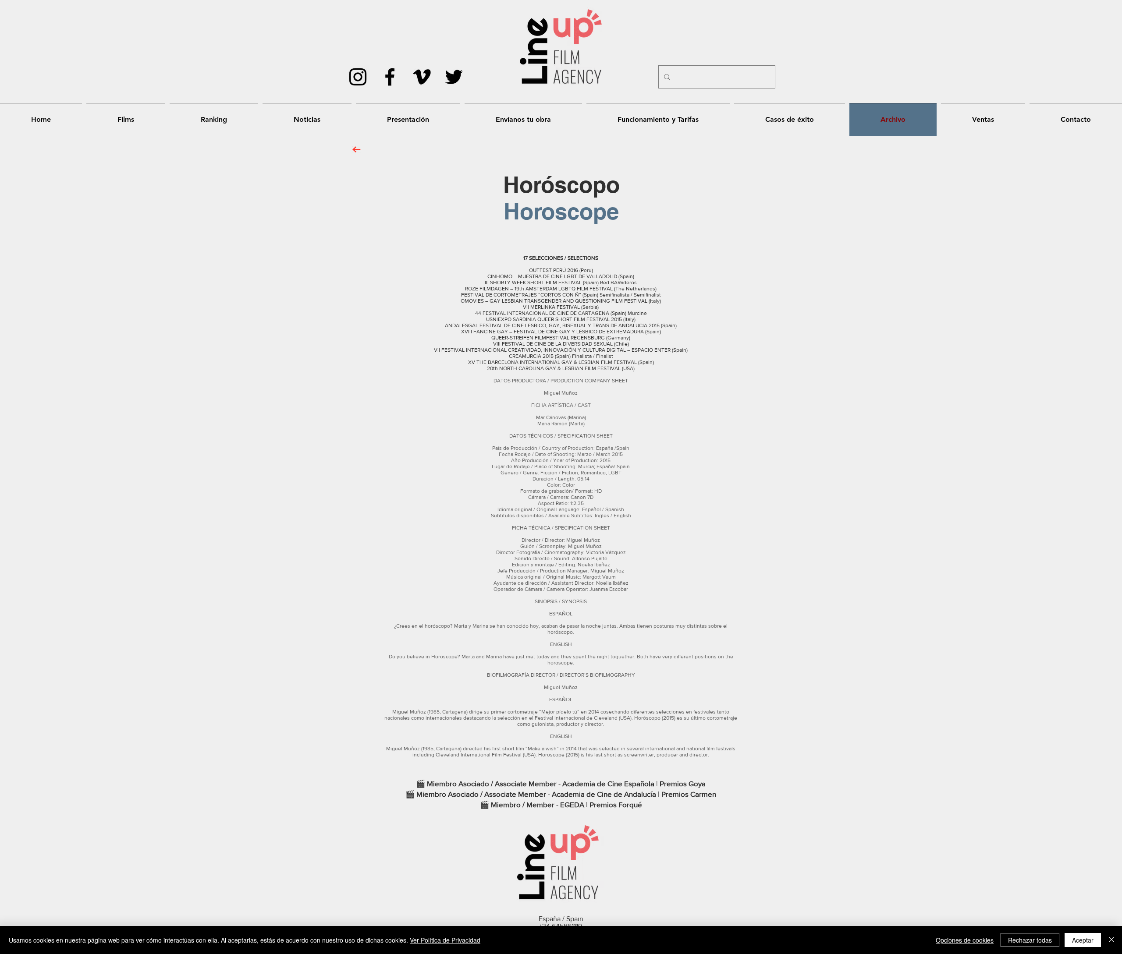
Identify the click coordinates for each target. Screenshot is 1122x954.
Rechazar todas (1030, 940)
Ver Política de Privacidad (445, 940)
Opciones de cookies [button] (965, 940)
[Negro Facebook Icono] (389, 76)
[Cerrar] (1111, 940)
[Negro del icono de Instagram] (357, 76)
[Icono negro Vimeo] (421, 76)
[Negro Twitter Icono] (453, 76)
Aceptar (1083, 940)
